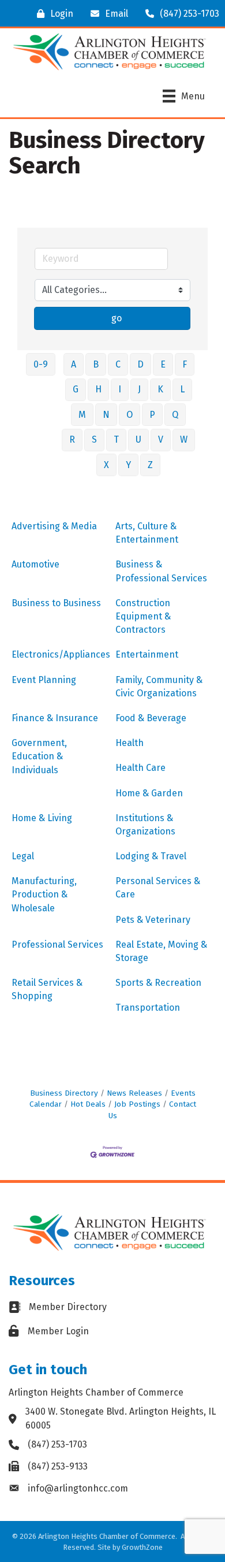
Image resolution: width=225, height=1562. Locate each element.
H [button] (98, 389)
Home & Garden (149, 793)
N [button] (106, 414)
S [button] (94, 439)
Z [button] (150, 464)
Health (129, 742)
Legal (23, 856)
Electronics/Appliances (61, 654)
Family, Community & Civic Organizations (158, 686)
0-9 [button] (40, 364)
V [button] (160, 439)
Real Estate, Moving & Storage (161, 951)
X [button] (106, 464)
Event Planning (44, 679)
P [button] (152, 414)
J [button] (139, 389)
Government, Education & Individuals (39, 756)
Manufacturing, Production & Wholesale (44, 894)
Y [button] (128, 464)
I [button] (119, 389)
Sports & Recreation (158, 982)
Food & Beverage (150, 718)
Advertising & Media (54, 526)
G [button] (75, 389)
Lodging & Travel (150, 856)
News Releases (134, 1093)
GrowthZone (142, 1547)
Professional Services (57, 944)
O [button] (129, 414)
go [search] (116, 318)
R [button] (72, 439)
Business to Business (56, 603)
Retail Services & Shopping (47, 989)
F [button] (184, 364)
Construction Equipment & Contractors (143, 616)
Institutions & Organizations (145, 824)
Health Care (140, 767)
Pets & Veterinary (152, 919)
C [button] (118, 364)
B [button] (96, 364)
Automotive (35, 564)
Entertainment (146, 654)
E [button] (163, 364)
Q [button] (175, 414)
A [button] (73, 364)
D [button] (140, 364)
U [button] (138, 439)
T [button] (116, 439)
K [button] (160, 389)
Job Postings (137, 1104)
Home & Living (42, 817)
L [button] (182, 389)
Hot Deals (88, 1104)
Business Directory (64, 1093)
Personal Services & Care (157, 887)
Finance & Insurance (55, 718)
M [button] (82, 414)
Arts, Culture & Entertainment (146, 533)
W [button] (183, 439)
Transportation (147, 1007)
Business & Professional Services (161, 571)
